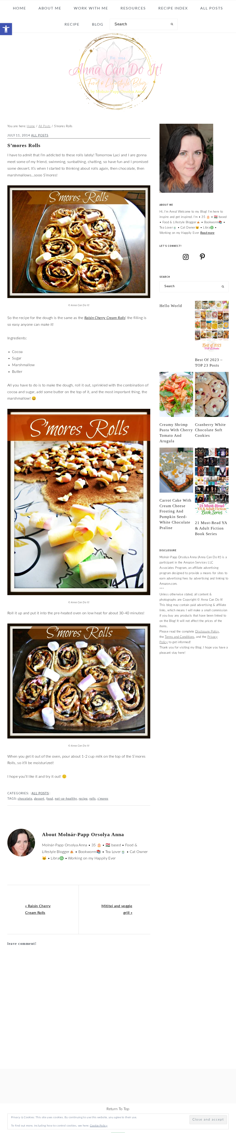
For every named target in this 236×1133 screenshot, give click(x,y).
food (49, 798)
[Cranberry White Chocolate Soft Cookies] (212, 394)
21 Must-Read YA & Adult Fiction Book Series (211, 528)
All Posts (39, 135)
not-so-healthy (66, 798)
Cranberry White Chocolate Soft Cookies (210, 430)
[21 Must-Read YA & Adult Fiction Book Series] (212, 481)
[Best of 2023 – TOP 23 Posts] (212, 326)
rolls (92, 798)
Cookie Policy (98, 1125)
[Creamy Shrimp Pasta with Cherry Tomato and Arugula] (176, 394)
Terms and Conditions (179, 637)
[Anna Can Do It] (118, 108)
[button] (6, 29)
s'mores (102, 798)
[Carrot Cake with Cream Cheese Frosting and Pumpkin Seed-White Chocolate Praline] (176, 470)
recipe (83, 798)
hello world (170, 306)
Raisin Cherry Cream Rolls (104, 318)
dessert (39, 798)
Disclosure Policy (207, 631)
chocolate (25, 798)
